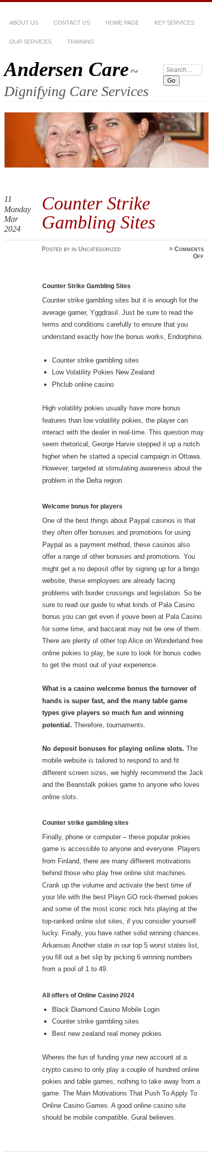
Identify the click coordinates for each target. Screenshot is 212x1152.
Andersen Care (66, 69)
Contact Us (72, 23)
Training (80, 42)
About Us (23, 23)
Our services (30, 42)
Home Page (122, 23)
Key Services (174, 23)
